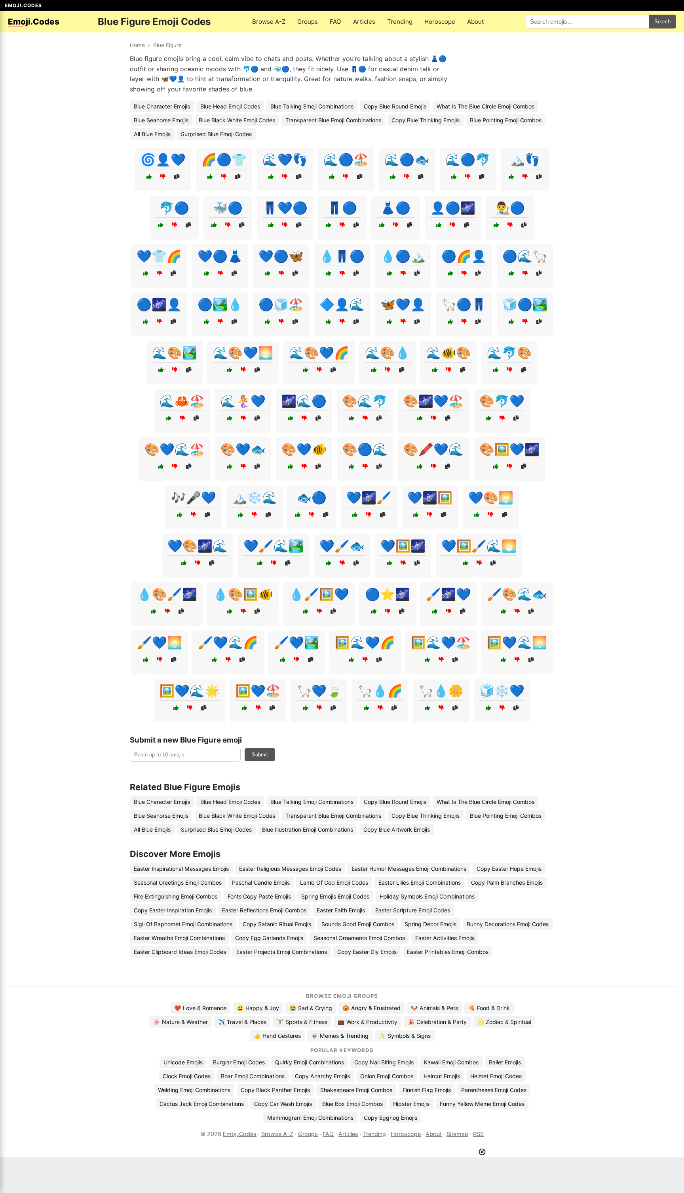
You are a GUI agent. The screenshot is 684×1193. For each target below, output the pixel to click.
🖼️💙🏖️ (258, 691)
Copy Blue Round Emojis (395, 106)
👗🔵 (395, 208)
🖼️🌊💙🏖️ (441, 642)
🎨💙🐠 (304, 449)
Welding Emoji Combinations (194, 1090)
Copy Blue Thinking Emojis (425, 120)
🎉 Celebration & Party (437, 1021)
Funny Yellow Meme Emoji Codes (482, 1103)
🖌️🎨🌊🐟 (517, 594)
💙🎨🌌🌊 (197, 546)
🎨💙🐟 (243, 449)
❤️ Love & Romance (200, 1008)
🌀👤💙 (163, 159)
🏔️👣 (525, 159)
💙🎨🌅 (490, 497)
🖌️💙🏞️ (296, 642)
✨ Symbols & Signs (405, 1035)
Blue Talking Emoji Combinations (311, 106)
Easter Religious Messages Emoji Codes (290, 868)
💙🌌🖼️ (429, 497)
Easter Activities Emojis (445, 938)
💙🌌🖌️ (368, 497)
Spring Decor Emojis (430, 924)
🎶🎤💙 (193, 497)
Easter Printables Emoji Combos (447, 951)
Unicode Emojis (183, 1062)
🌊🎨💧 (387, 353)
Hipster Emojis (411, 1103)
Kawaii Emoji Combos (451, 1062)
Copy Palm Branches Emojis (507, 882)
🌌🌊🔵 (304, 401)
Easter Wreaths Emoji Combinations (179, 938)
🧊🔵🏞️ (524, 304)
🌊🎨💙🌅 (243, 353)
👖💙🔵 (285, 208)
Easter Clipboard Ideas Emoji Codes (180, 951)
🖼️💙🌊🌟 (190, 691)
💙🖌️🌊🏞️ (273, 546)
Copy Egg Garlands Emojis (269, 938)
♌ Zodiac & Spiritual (504, 1021)
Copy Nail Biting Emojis (384, 1062)
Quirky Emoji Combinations (309, 1062)
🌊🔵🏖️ (346, 159)
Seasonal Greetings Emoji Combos (178, 882)
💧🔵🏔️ (403, 256)
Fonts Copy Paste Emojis (259, 896)
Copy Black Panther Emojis (275, 1090)
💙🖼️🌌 (403, 546)
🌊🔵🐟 (406, 159)
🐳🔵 (228, 208)
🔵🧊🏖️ (281, 304)
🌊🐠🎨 (448, 353)
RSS (478, 1133)
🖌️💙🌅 (159, 642)
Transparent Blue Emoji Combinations (333, 120)
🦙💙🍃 (319, 691)
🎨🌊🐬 (365, 401)
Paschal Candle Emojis (261, 882)
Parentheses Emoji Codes (493, 1090)
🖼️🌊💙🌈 (365, 642)
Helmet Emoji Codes (496, 1076)
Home (137, 45)
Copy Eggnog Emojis (390, 1117)
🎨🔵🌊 (365, 449)
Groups (307, 21)
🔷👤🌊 (342, 304)
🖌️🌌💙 (448, 594)
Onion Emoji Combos (386, 1076)
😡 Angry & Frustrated (371, 1008)
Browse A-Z (268, 21)
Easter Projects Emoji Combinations (281, 951)
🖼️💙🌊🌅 (517, 642)
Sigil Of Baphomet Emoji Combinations (183, 924)
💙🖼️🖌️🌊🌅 (479, 546)
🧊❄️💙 (501, 691)
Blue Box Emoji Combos (352, 1103)
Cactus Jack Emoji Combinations (202, 1103)
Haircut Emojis (442, 1076)
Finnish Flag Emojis (427, 1090)
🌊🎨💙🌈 (319, 353)
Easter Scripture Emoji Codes (412, 910)
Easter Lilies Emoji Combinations (419, 882)
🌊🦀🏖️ (182, 401)
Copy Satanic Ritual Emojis (277, 924)
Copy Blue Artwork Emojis (396, 829)
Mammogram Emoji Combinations (310, 1117)
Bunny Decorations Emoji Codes (508, 924)
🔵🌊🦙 (524, 256)
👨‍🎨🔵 (510, 208)
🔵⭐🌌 (387, 594)
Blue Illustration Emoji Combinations (307, 829)
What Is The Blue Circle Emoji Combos (485, 106)
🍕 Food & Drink (489, 1008)
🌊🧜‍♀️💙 (243, 401)
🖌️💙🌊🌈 (228, 642)
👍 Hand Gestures (277, 1035)
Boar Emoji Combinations (253, 1076)
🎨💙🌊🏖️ (174, 449)
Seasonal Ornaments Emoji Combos (359, 938)
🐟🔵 (311, 497)
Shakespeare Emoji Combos (356, 1090)
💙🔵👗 (220, 256)
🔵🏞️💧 (220, 304)
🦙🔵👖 (463, 304)
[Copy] (177, 176)
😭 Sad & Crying (310, 1008)
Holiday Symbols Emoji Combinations (427, 896)
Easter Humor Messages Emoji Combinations (409, 868)
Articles (364, 21)
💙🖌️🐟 (342, 546)
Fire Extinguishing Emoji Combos (175, 896)
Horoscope (439, 21)
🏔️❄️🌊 (254, 497)
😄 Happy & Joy (258, 1008)
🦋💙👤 (403, 304)
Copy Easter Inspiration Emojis (173, 910)
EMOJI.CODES (23, 5)
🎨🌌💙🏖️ (433, 401)
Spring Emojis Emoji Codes (335, 896)
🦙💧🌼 (441, 691)
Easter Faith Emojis (341, 910)
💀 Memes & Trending (340, 1035)
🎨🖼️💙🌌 (509, 449)
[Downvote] (163, 176)
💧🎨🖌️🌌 (167, 594)
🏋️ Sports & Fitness (302, 1021)
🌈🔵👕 (224, 159)
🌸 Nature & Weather (180, 1021)
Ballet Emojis (505, 1062)
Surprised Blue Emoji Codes (216, 134)
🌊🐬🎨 (509, 353)
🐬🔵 (174, 208)
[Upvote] (149, 176)
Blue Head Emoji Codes (230, 106)
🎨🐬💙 (501, 401)
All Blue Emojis (152, 134)
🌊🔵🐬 (467, 159)
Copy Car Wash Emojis (283, 1103)
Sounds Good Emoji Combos (357, 924)
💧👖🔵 (342, 256)
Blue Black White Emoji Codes (237, 120)
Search (662, 22)
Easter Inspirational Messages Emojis (181, 868)
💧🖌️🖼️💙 (319, 594)
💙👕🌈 (159, 256)
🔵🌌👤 (159, 304)
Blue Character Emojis (162, 106)
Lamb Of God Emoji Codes (334, 882)
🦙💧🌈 (380, 691)
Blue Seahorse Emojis (161, 120)
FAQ (335, 21)
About (475, 21)
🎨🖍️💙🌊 (433, 449)
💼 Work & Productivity (367, 1021)
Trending (399, 21)
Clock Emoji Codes (187, 1076)
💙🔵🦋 (281, 256)
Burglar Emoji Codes (239, 1062)
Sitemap (457, 1133)
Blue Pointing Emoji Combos (506, 120)
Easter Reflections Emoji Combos (264, 910)
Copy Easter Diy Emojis (367, 951)
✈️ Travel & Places (242, 1021)
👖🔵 (342, 208)
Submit (260, 755)
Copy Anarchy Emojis (322, 1076)
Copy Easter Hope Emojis (509, 868)
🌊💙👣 (285, 159)
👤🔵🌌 (452, 208)
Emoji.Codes (239, 1133)
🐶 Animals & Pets (434, 1008)
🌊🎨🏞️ (174, 353)
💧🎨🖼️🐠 (243, 594)
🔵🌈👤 (463, 256)
